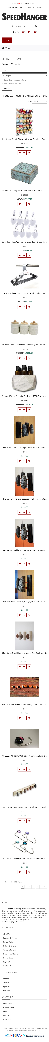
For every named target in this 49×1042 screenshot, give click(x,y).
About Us (6, 934)
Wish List (6, 1015)
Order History (8, 1007)
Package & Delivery (10, 938)
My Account (11, 7)
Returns (6, 1011)
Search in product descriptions (15, 80)
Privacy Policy (8, 942)
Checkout (39, 7)
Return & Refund (9, 946)
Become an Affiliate (10, 954)
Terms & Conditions (10, 950)
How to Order (8, 958)
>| (45, 887)
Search (10, 48)
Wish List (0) (20, 7)
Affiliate (6, 983)
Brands (6, 979)
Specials (6, 987)
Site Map (6, 991)
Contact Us (7, 966)
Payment (6, 962)
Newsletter (7, 1019)
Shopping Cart (29, 7)
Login (17, 32)
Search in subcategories (12, 83)
